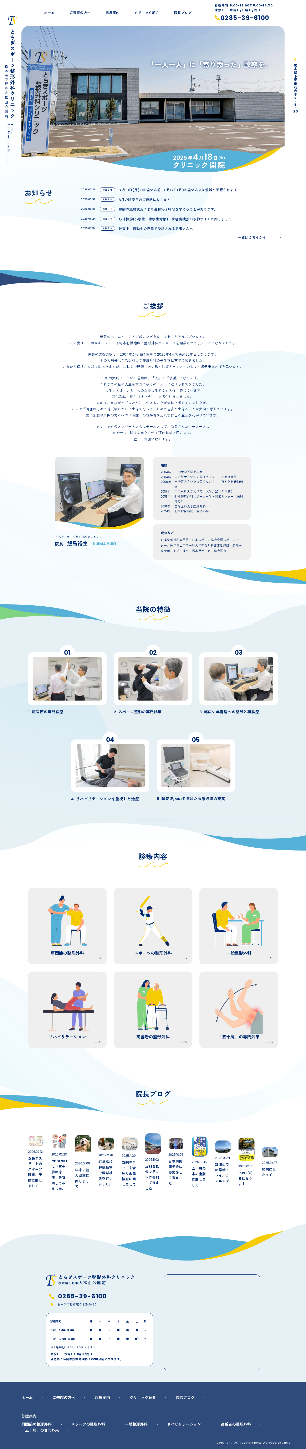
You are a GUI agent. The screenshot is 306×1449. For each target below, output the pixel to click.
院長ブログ (183, 12)
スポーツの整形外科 (88, 1424)
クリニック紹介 (146, 12)
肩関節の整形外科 (36, 1424)
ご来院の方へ (80, 12)
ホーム (49, 12)
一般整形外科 (136, 1424)
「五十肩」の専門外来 (40, 1430)
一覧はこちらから (252, 237)
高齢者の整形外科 (236, 1424)
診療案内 (113, 12)
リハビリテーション (184, 1424)
